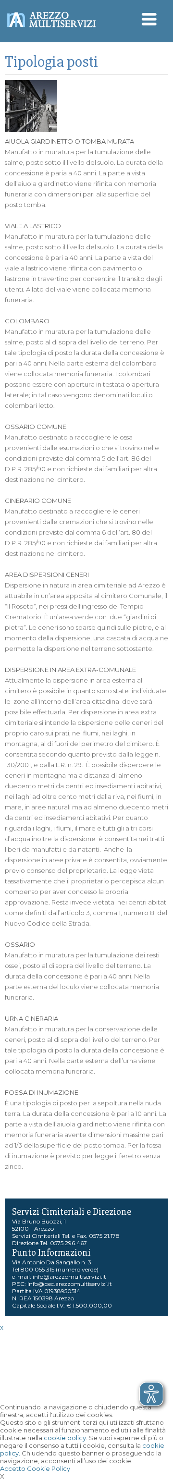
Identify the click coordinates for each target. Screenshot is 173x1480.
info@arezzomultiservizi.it (69, 1276)
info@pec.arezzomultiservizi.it (69, 1283)
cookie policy (65, 1438)
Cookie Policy (48, 1468)
